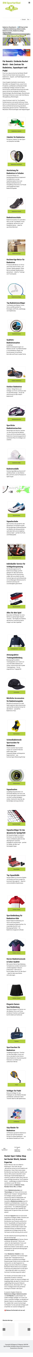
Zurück (24, 19)
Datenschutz (14, 1348)
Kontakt (20, 1348)
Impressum (26, 1346)
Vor (28, 19)
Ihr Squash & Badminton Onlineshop (17, 1149)
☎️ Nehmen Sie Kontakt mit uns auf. (14, 1310)
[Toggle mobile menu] (29, 3)
